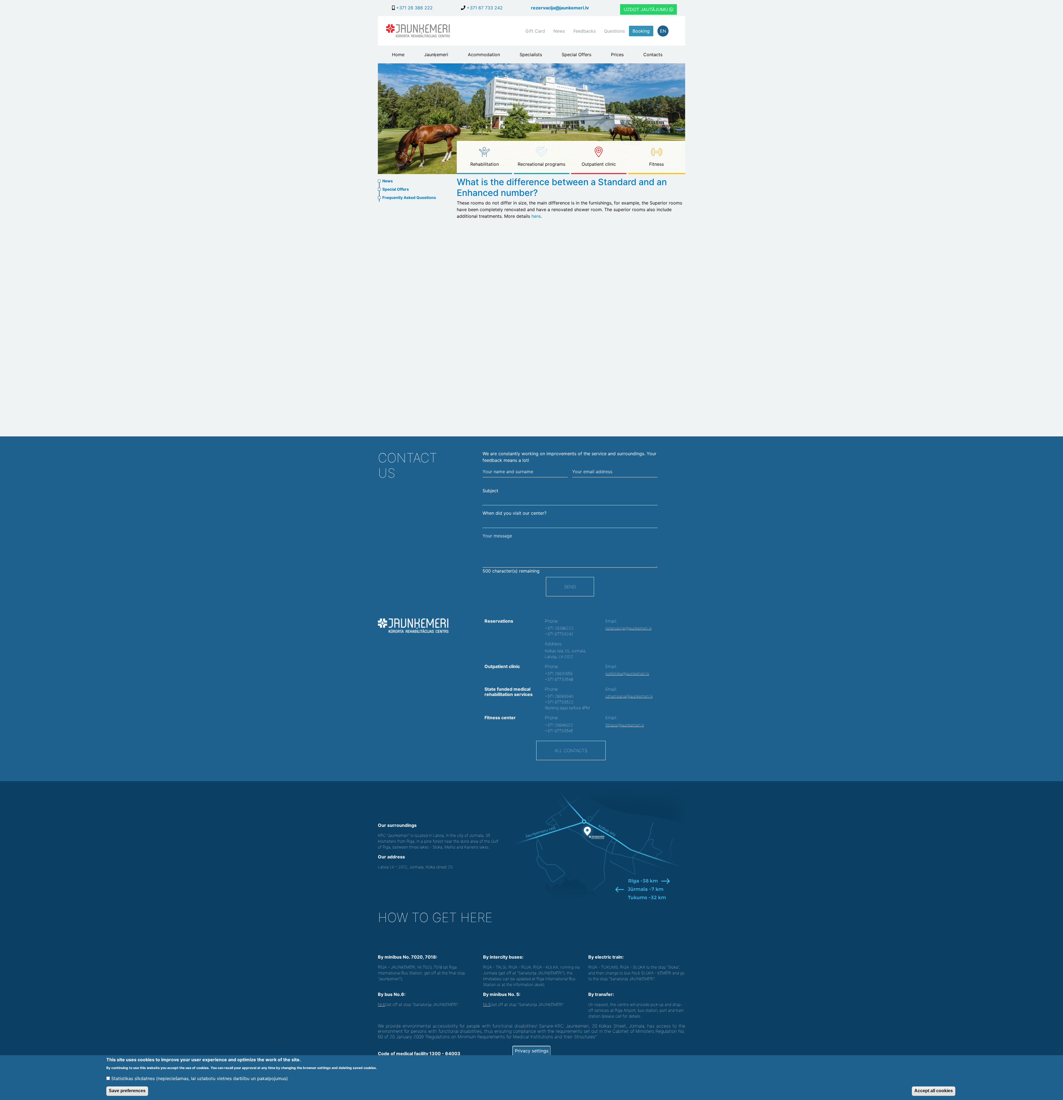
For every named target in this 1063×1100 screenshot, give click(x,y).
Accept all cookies (933, 1090)
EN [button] (663, 31)
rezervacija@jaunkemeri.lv (560, 8)
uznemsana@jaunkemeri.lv (629, 696)
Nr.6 (381, 1004)
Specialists (531, 54)
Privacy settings (531, 1051)
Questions (614, 31)
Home (398, 54)
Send (570, 586)
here (536, 216)
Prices (617, 54)
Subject (490, 490)
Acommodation (484, 54)
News (559, 31)
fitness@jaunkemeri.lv (624, 725)
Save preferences (127, 1090)
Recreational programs (541, 164)
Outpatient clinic (599, 164)
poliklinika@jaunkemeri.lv (627, 673)
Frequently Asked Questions (409, 197)
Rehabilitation (484, 164)
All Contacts (570, 750)
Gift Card (535, 31)
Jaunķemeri (436, 54)
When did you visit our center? (514, 513)
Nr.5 (487, 1004)
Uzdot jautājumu (646, 9)
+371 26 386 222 (414, 8)
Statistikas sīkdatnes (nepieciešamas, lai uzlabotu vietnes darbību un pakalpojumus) (199, 1078)
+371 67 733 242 (484, 8)
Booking (641, 31)
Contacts (652, 54)
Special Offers (576, 54)
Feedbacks (584, 31)
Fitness (656, 164)
